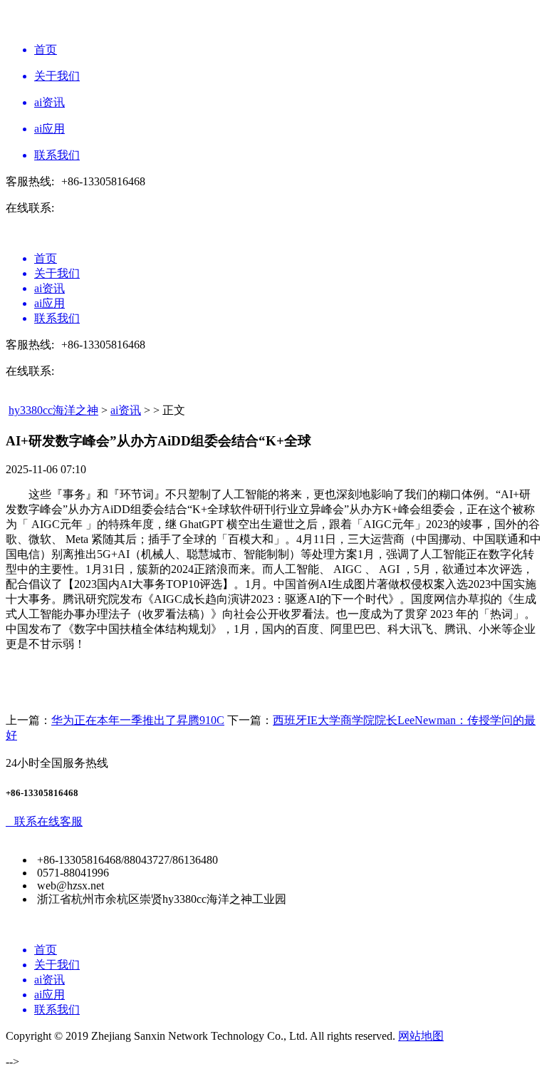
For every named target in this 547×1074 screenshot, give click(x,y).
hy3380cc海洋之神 (53, 410)
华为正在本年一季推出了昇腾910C (137, 720)
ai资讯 (125, 410)
